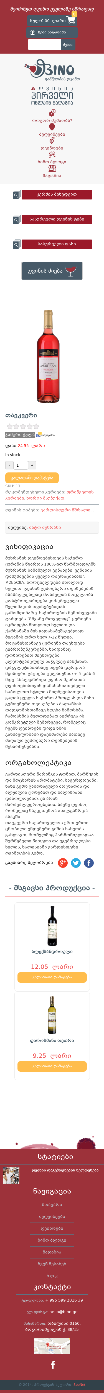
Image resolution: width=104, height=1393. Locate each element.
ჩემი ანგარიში (52, 32)
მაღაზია (52, 176)
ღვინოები (52, 148)
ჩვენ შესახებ (52, 1264)
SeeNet (79, 1385)
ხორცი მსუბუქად (45, 498)
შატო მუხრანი (45, 528)
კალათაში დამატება (32, 477)
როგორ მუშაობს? (52, 121)
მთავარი (52, 1205)
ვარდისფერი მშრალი (65, 510)
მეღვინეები (52, 135)
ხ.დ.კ (52, 1276)
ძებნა (68, 45)
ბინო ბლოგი (52, 162)
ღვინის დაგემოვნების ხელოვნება (65, 1170)
